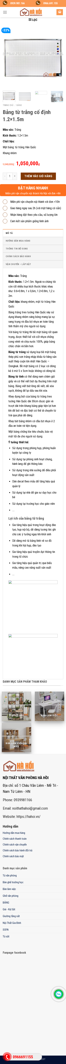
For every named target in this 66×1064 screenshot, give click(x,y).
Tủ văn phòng (10, 875)
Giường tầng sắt (11, 916)
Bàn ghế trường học (13, 882)
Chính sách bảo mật (13, 856)
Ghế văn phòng (10, 895)
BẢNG (19, 105)
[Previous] (8, 58)
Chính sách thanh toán (15, 838)
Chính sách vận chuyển (15, 844)
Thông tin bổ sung (17, 248)
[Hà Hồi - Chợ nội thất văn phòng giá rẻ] (31, 12)
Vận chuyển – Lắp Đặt (18, 264)
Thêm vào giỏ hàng (38, 176)
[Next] (57, 58)
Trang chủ (8, 105)
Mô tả (9, 233)
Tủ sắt (6, 936)
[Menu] (5, 12)
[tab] (33, 233)
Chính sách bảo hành (18, 256)
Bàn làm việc (9, 889)
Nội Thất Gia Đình (12, 923)
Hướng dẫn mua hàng (18, 240)
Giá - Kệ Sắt (9, 909)
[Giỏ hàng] (59, 12)
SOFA (6, 929)
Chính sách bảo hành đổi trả (17, 850)
